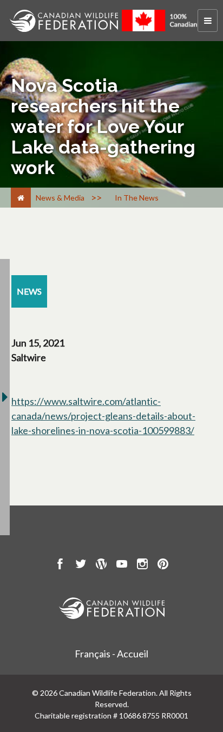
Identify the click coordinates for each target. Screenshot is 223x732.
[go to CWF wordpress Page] (101, 565)
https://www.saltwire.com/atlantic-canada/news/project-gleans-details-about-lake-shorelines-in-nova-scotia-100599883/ (103, 415)
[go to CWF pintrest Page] (163, 565)
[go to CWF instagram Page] (142, 565)
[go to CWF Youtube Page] (121, 565)
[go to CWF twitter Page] (80, 565)
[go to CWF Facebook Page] (60, 565)
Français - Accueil (111, 654)
